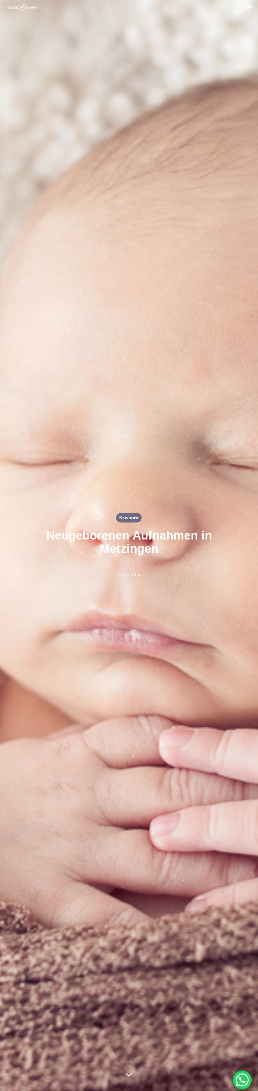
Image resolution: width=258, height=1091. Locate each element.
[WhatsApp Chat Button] (242, 1080)
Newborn (128, 517)
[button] (248, 7)
